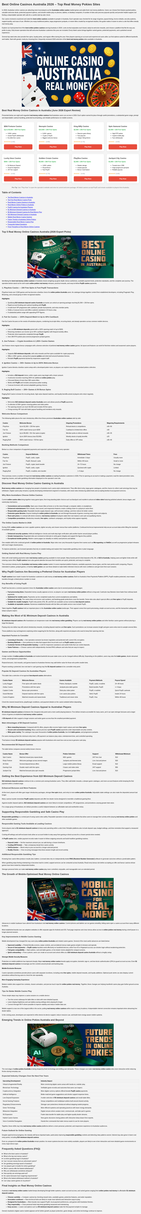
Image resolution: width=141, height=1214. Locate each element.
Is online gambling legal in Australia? (16, 1158)
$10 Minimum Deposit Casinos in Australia (22, 214)
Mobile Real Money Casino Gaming (20, 217)
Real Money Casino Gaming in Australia (21, 202)
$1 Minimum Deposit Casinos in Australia (22, 209)
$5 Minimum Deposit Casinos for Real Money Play (25, 212)
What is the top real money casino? (15, 1156)
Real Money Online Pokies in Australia (21, 205)
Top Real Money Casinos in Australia (20, 197)
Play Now (18, 147)
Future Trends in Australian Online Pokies (22, 219)
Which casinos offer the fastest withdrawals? (19, 1168)
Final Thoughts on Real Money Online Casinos (24, 227)
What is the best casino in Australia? (16, 1154)
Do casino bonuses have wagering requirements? (20, 1176)
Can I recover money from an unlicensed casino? (20, 1161)
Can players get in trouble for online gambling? (19, 1166)
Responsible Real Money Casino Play (21, 222)
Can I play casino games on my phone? (17, 1181)
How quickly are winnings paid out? (16, 1173)
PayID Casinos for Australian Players (20, 207)
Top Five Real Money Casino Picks (20, 200)
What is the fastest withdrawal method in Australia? (21, 1178)
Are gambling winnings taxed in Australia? (18, 1163)
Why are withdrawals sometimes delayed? (18, 1171)
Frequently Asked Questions (17, 224)
